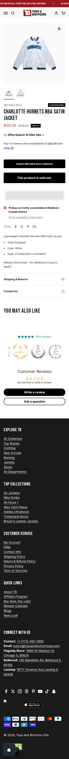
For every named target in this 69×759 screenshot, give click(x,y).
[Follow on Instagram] (19, 691)
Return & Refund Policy (20, 561)
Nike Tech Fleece (15, 507)
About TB (10, 592)
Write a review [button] (34, 392)
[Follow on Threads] (26, 691)
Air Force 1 (11, 502)
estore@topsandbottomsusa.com (36, 646)
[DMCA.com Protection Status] (34, 746)
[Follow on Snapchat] (53, 691)
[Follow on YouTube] (40, 691)
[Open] (9, 750)
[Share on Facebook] (16, 227)
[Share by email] (34, 227)
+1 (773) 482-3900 (30, 641)
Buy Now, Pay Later (17, 601)
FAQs (7, 547)
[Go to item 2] (20, 93)
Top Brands (12, 443)
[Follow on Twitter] (12, 691)
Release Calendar (16, 606)
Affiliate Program (15, 596)
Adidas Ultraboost (16, 512)
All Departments (15, 471)
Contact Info (12, 552)
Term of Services (15, 570)
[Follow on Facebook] (6, 691)
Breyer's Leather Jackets (21, 521)
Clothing (9, 448)
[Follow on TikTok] (47, 691)
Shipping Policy (14, 556)
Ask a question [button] (34, 401)
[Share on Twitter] (22, 227)
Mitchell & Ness (13, 105)
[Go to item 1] (9, 93)
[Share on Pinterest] (28, 227)
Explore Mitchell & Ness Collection (34, 163)
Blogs (7, 610)
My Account (12, 542)
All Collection (13, 438)
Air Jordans (12, 493)
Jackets (9, 462)
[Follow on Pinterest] (33, 691)
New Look (11, 615)
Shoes (8, 467)
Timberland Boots (16, 516)
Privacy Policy (13, 566)
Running (9, 457)
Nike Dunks (12, 497)
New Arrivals (12, 453)
